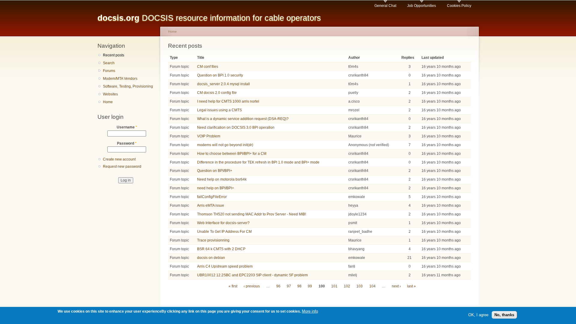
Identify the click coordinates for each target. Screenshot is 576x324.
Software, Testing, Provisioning (128, 86)
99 (310, 286)
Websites (110, 94)
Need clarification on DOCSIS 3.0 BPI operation (235, 127)
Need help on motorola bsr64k (222, 179)
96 (278, 286)
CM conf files (207, 66)
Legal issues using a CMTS (219, 110)
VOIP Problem (208, 136)
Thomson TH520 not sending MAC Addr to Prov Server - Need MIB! (251, 214)
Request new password (122, 166)
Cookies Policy (459, 6)
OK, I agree (478, 314)
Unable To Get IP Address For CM (224, 232)
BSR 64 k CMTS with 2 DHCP (221, 249)
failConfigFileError (212, 197)
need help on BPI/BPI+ (215, 188)
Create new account (119, 159)
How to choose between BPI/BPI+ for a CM (231, 154)
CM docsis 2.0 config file (217, 93)
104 (372, 286)
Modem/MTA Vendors (120, 78)
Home (108, 102)
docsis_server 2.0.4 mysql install (223, 84)
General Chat (385, 6)
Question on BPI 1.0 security (220, 75)
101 (334, 286)
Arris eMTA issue (210, 205)
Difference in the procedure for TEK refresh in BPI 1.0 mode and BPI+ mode (258, 162)
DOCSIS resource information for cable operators (209, 17)
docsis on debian (211, 258)
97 (289, 286)
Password (126, 143)
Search (109, 63)
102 (347, 286)
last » (411, 286)
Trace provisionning (213, 240)
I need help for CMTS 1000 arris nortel (228, 101)
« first (233, 286)
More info (310, 311)
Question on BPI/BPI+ (214, 171)
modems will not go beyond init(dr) (225, 145)
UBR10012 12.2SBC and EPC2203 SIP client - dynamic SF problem (252, 275)
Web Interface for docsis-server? (223, 223)
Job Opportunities (421, 6)
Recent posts (113, 55)
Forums (109, 71)
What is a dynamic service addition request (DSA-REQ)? (243, 119)
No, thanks (504, 314)
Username (127, 127)
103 (359, 286)
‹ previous (252, 286)
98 (299, 286)
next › (396, 286)
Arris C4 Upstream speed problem (225, 266)
